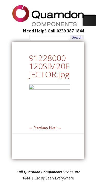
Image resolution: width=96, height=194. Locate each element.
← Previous (38, 127)
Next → (55, 127)
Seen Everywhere (60, 178)
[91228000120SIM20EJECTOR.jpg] (49, 88)
